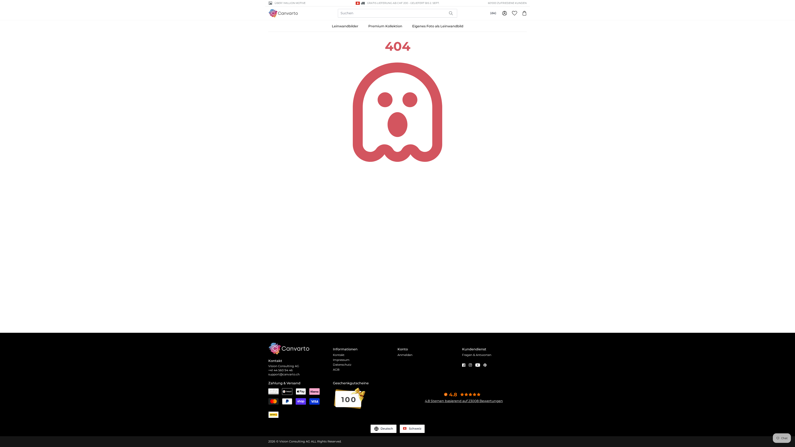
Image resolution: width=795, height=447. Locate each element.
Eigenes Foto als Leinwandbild (437, 26)
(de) (493, 13)
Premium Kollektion (385, 26)
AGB (336, 369)
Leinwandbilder (345, 26)
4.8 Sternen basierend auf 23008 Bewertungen (464, 401)
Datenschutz (342, 364)
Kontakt (338, 355)
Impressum (341, 360)
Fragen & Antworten (476, 355)
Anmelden (405, 355)
